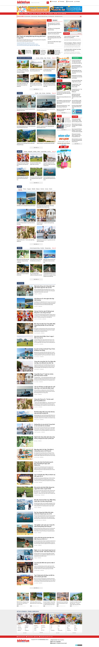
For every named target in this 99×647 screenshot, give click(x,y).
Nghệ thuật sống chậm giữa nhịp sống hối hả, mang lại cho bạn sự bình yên (23, 261)
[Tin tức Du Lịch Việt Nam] (23, 640)
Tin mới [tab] (49, 20)
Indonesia (19, 627)
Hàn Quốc (43, 625)
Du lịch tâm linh (27, 16)
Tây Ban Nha (60, 630)
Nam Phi (75, 628)
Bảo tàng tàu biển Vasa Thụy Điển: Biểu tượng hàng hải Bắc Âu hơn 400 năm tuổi (30, 41)
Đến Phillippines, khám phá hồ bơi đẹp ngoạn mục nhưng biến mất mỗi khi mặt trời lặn (64, 102)
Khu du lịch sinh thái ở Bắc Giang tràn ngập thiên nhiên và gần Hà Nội (36, 178)
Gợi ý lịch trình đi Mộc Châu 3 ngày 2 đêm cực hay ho (54, 42)
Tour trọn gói (54, 1)
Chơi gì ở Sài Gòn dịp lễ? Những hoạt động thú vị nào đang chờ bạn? (54, 33)
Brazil (75, 625)
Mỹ (67, 627)
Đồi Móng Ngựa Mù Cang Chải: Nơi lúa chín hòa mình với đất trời (22, 178)
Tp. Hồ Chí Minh (44, 151)
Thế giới (30, 13)
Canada (68, 625)
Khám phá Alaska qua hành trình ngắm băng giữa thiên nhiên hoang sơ (77, 140)
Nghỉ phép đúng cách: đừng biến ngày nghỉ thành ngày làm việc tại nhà (54, 24)
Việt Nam (26, 13)
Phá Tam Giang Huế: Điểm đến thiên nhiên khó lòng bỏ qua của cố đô (49, 178)
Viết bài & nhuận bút (21, 636)
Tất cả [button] (53, 93)
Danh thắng (48, 93)
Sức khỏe (42, 248)
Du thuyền (78, 1)
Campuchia (20, 628)
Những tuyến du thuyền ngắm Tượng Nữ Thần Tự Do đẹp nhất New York (76, 135)
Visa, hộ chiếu (70, 1)
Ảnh (43, 13)
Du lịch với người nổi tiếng (35, 248)
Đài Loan (42, 630)
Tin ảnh (59, 116)
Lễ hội (40, 93)
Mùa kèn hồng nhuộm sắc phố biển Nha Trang (29, 51)
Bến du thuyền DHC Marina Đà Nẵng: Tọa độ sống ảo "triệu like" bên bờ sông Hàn (77, 130)
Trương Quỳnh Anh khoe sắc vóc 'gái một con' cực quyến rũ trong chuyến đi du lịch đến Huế (49, 275)
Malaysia (26, 627)
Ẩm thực (43, 93)
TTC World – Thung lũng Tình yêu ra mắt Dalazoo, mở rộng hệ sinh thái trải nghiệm (23, 71)
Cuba (75, 627)
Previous (43, 34)
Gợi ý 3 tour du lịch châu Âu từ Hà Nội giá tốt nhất (30, 36)
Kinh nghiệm (39, 13)
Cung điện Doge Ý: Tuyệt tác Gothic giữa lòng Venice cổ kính (27, 43)
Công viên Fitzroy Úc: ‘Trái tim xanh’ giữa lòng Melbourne (77, 90)
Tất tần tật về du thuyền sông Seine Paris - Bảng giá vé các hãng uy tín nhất (77, 120)
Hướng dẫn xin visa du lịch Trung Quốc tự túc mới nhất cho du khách (77, 77)
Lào (25, 628)
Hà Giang (25, 151)
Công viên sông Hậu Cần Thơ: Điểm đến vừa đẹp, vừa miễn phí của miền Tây (49, 164)
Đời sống (34, 13)
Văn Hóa (36, 93)
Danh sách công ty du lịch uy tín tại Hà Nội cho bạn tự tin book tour (49, 261)
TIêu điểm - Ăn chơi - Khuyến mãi (60, 13)
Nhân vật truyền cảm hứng (42, 16)
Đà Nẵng (34, 151)
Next (45, 34)
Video (46, 13)
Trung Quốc (36, 627)
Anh (51, 625)
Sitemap (36, 636)
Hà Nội (38, 151)
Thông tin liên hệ (30, 636)
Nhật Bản (36, 625)
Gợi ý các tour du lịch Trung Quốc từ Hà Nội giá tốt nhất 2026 (57, 53)
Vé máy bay (62, 1)
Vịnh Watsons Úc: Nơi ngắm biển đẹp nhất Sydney (54, 29)
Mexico (68, 628)
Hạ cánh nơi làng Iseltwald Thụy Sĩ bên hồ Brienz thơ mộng (26, 42)
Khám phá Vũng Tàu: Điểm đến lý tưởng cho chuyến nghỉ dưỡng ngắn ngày (49, 85)
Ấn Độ (35, 630)
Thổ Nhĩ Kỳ (52, 630)
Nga (58, 628)
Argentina (69, 630)
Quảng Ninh (30, 151)
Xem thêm (24, 632)
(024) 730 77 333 (49, 636)
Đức (51, 627)
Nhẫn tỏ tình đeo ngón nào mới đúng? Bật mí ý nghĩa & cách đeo (77, 125)
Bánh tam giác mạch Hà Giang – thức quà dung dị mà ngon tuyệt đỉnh (36, 85)
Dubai (35, 628)
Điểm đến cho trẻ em (58, 16)
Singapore (27, 625)
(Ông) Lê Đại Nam (60, 639)
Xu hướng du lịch (51, 16)
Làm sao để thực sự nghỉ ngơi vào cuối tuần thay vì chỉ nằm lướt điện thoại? (76, 101)
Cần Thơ (49, 151)
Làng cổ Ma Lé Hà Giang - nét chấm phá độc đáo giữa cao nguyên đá (22, 85)
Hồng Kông (43, 627)
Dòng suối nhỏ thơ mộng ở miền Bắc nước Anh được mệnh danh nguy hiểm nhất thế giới (64, 93)
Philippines (27, 630)
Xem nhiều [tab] (55, 20)
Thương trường (48, 248)
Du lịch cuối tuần (34, 16)
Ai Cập (75, 630)
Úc (41, 628)
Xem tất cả (79, 33)
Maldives (19, 630)
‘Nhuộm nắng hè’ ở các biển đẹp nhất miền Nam (45, 143)
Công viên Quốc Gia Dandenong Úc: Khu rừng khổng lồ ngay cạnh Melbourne (43, 463)
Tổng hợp (21, 13)
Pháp (59, 625)
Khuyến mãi (50, 13)
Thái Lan (19, 625)
